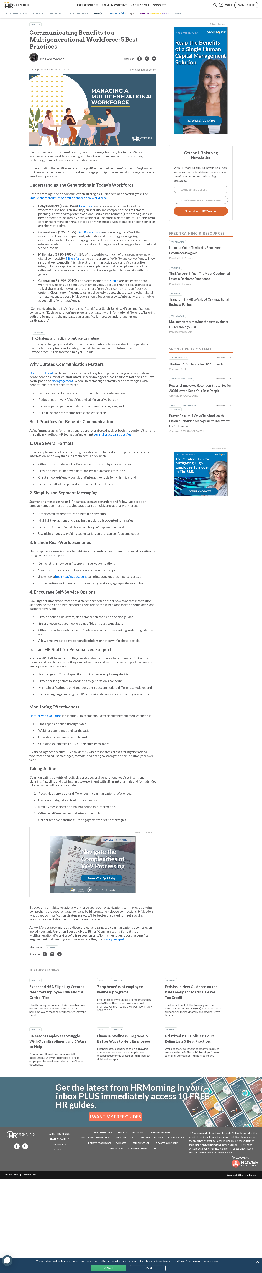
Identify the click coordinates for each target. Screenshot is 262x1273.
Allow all (108, 1267)
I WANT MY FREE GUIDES (115, 1116)
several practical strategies (112, 434)
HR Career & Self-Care (166, 1143)
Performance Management (96, 1138)
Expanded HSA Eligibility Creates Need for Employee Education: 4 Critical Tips (56, 992)
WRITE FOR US (59, 1144)
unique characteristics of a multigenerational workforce (68, 198)
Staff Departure (140, 1143)
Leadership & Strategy (151, 1138)
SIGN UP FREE (246, 5)
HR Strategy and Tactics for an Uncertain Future (65, 338)
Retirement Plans (137, 1148)
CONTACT (59, 1149)
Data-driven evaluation (45, 716)
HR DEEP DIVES (139, 5)
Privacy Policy (11, 1174)
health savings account (71, 576)
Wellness (117, 980)
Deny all (148, 1267)
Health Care (116, 1148)
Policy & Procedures (99, 1143)
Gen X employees (90, 232)
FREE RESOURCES (87, 5)
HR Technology (124, 1138)
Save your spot (114, 939)
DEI (154, 1148)
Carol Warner (54, 59)
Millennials (73, 258)
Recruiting (138, 1132)
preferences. (213, 1261)
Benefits (35, 24)
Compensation (176, 1138)
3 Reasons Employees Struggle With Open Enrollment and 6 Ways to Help (57, 1041)
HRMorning (17, 5)
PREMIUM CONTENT (114, 5)
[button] (7, 1260)
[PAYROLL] (99, 13)
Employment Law (103, 1132)
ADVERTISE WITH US (59, 1139)
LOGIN (228, 5)
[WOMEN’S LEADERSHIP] (154, 13)
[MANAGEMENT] (122, 13)
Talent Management (160, 1132)
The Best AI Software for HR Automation (197, 364)
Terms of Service (31, 1174)
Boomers (85, 206)
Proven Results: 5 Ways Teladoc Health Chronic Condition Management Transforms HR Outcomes (200, 421)
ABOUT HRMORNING (59, 1134)
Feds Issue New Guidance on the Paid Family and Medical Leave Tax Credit (191, 992)
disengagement (62, 381)
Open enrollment (41, 373)
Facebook (15, 1146)
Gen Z (114, 281)
